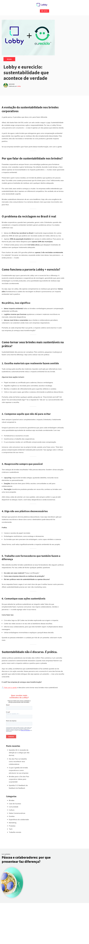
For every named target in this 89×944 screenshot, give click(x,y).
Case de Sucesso (15, 804)
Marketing (12, 823)
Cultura (11, 810)
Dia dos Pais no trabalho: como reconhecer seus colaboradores (18, 761)
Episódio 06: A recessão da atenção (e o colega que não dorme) (19, 752)
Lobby (19, 86)
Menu (45, 11)
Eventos (12, 816)
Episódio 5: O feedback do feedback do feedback (18, 786)
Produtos (12, 826)
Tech (10, 829)
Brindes (9, 59)
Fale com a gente (10, 688)
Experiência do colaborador (19, 820)
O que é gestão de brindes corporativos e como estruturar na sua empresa (18, 770)
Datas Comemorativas (17, 813)
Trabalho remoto (15, 832)
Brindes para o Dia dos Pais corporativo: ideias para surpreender (19, 779)
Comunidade (13, 807)
